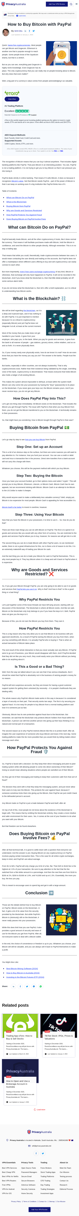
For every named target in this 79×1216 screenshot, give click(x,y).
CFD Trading (45, 1181)
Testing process (66, 1176)
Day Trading (45, 1185)
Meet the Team (65, 1168)
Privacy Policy (16, 1201)
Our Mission (64, 1172)
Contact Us (64, 1181)
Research (63, 1185)
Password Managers (29, 1172)
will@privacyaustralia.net (41, 1146)
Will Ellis (18, 31)
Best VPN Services (9, 1168)
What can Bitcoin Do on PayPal (20, 198)
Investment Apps (47, 1193)
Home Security (27, 1193)
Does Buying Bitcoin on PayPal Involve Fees (26, 219)
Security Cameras (28, 1189)
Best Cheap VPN (8, 1172)
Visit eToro (12, 99)
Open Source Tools (28, 1168)
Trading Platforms (47, 1176)
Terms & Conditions (30, 1201)
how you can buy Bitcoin (35, 440)
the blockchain (29, 311)
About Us (64, 1163)
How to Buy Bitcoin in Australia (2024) (23, 973)
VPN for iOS (7, 1193)
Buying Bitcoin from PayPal (18, 206)
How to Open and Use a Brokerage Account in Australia (18, 1084)
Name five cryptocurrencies (19, 45)
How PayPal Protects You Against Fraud (24, 215)
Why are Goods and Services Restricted (24, 210)
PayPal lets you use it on (27, 589)
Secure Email (26, 1176)
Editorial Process (66, 1189)
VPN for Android (8, 1189)
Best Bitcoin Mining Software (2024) (22, 969)
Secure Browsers (28, 1181)
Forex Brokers (46, 1168)
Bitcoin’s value (17, 181)
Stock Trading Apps (48, 1172)
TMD (61, 151)
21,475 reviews (22, 115)
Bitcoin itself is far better (12, 507)
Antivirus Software (28, 1185)
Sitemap (52, 1201)
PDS (55, 151)
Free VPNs (6, 1185)
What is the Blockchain (16, 202)
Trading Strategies (48, 1189)
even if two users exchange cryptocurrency (37, 272)
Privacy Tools (27, 1163)
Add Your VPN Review (57, 4)
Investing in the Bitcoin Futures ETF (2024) (25, 977)
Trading (44, 1163)
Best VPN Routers (9, 1181)
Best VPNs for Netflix (10, 1176)
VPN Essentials (9, 1163)
